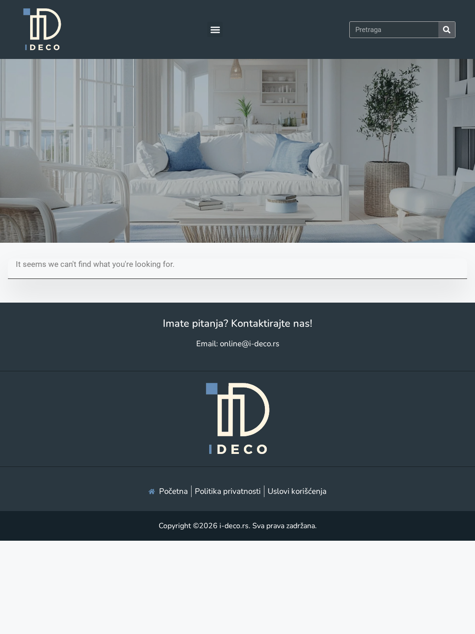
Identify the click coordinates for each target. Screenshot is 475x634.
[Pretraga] (446, 30)
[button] (215, 29)
